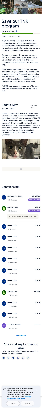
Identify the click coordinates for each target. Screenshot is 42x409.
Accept (13, 403)
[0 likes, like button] (21, 169)
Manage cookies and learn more (19, 397)
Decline (27, 403)
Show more (21, 335)
